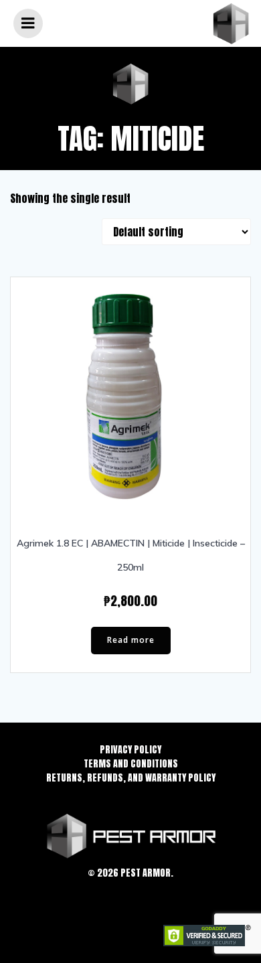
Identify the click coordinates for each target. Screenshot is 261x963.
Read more (131, 640)
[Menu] (28, 23)
